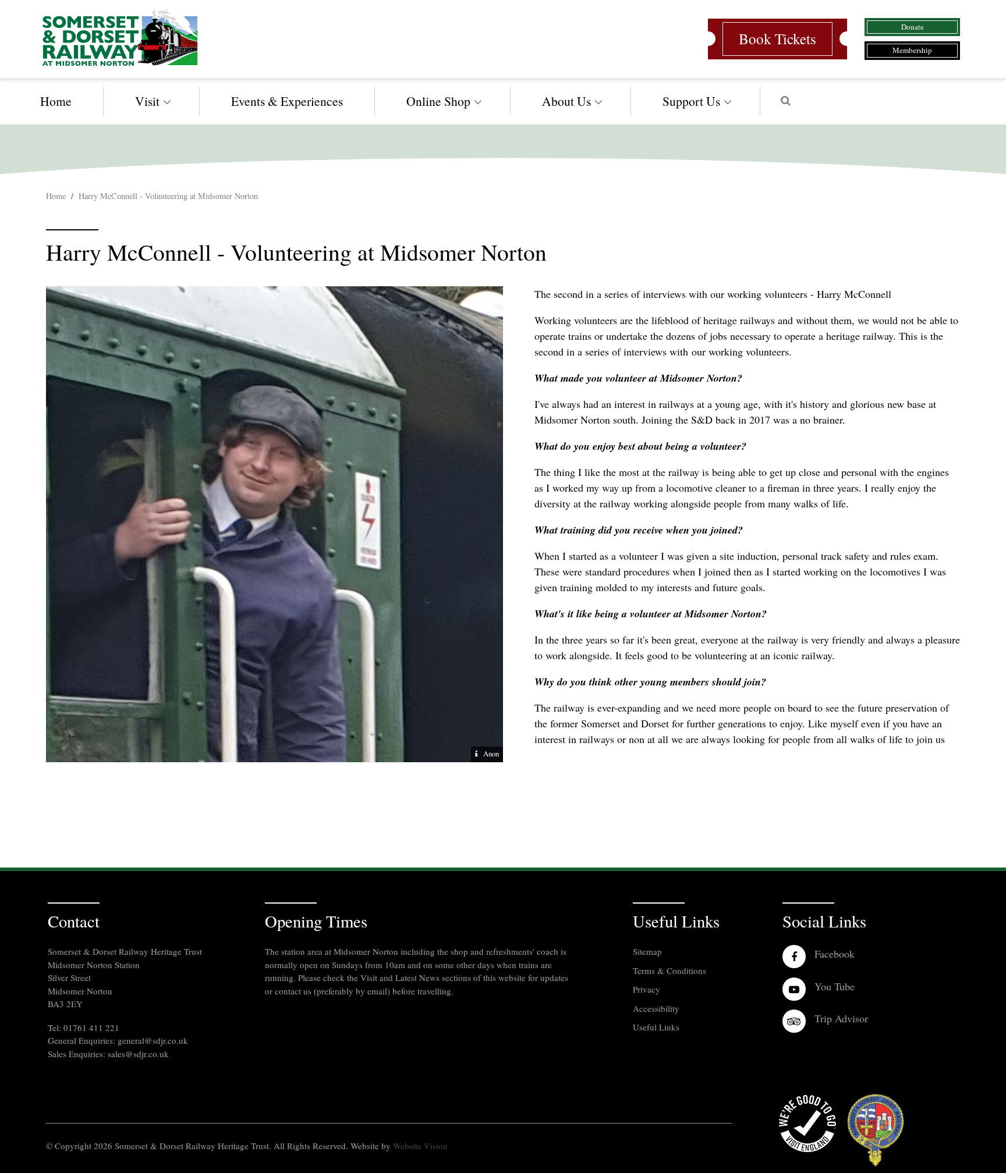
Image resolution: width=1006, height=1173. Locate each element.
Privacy (646, 989)
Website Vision (420, 1145)
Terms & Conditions (669, 970)
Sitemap (647, 951)
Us (691, 101)
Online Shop (438, 101)
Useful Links (656, 1027)
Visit (147, 101)
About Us (566, 101)
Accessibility (656, 1008)
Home (56, 101)
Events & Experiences (287, 101)
